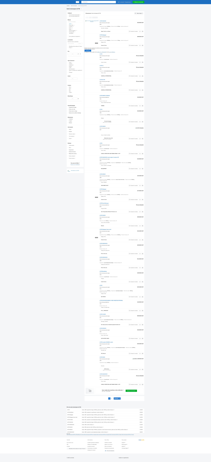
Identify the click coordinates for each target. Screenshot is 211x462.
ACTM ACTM (102, 79)
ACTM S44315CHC (103, 374)
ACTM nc (101, 65)
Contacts (68, 446)
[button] (140, 31)
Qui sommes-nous (70, 442)
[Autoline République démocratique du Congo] (70, 2)
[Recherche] (82, 2)
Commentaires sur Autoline (92, 448)
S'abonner (88, 50)
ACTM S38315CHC (103, 243)
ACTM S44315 (103, 215)
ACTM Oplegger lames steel (105, 229)
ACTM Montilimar (103, 271)
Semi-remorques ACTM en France (128, 434)
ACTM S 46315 (103, 314)
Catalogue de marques (91, 450)
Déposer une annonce (131, 390)
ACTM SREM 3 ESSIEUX (105, 95)
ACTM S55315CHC (103, 257)
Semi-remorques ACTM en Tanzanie (90, 434)
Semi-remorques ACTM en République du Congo (75, 434)
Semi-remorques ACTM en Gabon (116, 434)
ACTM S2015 (102, 357)
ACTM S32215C (70, 422)
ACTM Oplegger (103, 189)
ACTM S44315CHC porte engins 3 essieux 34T (109, 157)
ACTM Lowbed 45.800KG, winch (106, 342)
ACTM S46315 (103, 126)
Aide (67, 444)
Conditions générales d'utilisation (93, 442)
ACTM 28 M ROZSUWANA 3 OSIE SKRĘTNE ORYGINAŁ (111, 300)
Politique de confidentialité (92, 444)
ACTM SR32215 (103, 328)
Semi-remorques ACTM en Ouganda (103, 434)
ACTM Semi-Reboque (104, 203)
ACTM (101, 109)
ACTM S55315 (103, 174)
